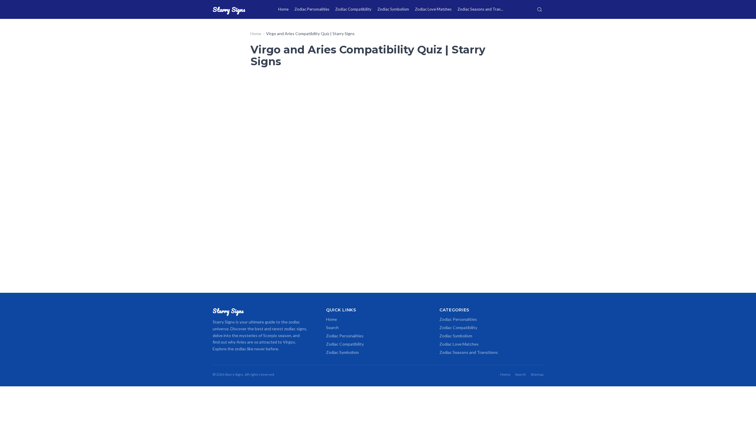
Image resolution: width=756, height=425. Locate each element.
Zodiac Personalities (311, 9)
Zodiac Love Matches (433, 9)
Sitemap (537, 374)
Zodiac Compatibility (353, 9)
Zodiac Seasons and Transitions (468, 352)
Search (332, 327)
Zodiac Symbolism (393, 9)
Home (283, 9)
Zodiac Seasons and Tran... (480, 9)
